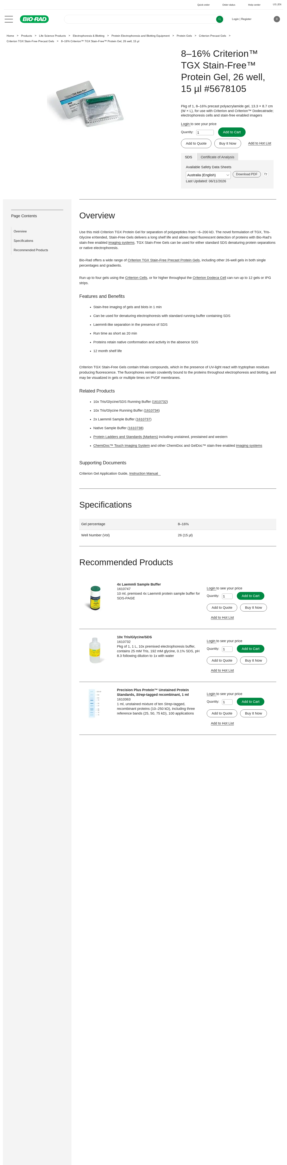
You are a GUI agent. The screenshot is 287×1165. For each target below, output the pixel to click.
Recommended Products (31, 250)
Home (10, 35)
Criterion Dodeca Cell (209, 278)
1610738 (135, 428)
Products (26, 35)
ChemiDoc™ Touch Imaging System (121, 446)
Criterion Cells (136, 278)
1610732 (160, 402)
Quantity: (187, 132)
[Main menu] (9, 19)
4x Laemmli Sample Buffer (139, 584)
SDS (188, 157)
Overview (20, 231)
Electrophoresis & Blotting (88, 35)
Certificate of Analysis (217, 157)
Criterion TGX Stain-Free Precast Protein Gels (164, 260)
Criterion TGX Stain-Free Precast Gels (30, 41)
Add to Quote (196, 143)
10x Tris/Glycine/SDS (134, 637)
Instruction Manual (143, 473)
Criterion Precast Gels (212, 35)
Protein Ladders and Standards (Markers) (125, 437)
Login (186, 124)
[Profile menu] (260, 19)
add (266, 174)
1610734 (152, 410)
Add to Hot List (259, 143)
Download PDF (247, 174)
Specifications (23, 240)
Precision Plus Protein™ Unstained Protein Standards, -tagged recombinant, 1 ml (153, 692)
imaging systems (121, 243)
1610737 (143, 419)
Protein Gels (184, 35)
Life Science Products (52, 35)
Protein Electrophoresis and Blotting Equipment (140, 35)
